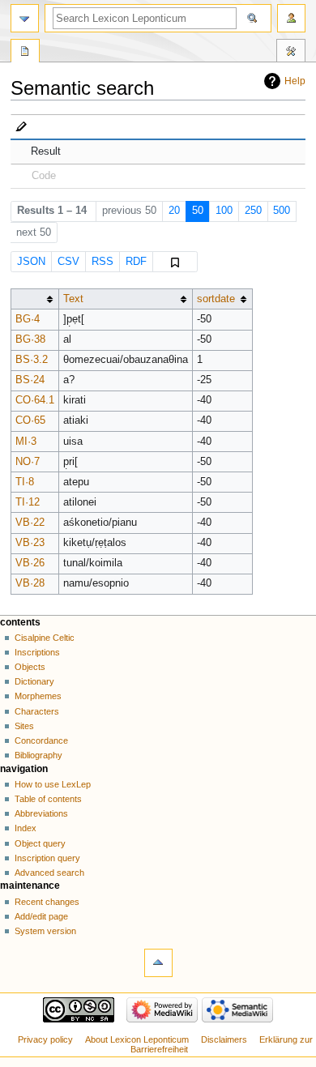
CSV (68, 261)
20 (174, 210)
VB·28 (30, 583)
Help (294, 81)
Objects (30, 667)
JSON (31, 261)
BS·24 (30, 380)
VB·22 (30, 522)
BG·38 (30, 339)
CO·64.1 (34, 400)
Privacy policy (45, 1039)
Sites (24, 726)
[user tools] (291, 18)
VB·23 (30, 542)
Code (44, 175)
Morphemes (38, 696)
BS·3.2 (31, 359)
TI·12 (27, 502)
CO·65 (30, 420)
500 (281, 210)
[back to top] (158, 963)
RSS (102, 261)
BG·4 (27, 319)
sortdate (216, 299)
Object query (40, 843)
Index (25, 828)
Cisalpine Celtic (45, 637)
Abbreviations (41, 813)
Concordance (41, 740)
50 (197, 210)
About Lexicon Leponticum (137, 1039)
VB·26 (30, 563)
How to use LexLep (53, 784)
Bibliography (38, 755)
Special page (25, 53)
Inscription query (47, 858)
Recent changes (47, 902)
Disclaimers (224, 1039)
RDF (136, 261)
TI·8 (24, 482)
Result (46, 151)
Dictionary (34, 681)
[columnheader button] (34, 299)
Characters (37, 711)
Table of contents (48, 799)
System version (45, 931)
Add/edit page (41, 916)
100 (224, 210)
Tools (291, 53)
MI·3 (25, 441)
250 (253, 210)
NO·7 (27, 461)
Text (73, 299)
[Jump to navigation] (25, 18)
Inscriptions (37, 652)
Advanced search (49, 872)
